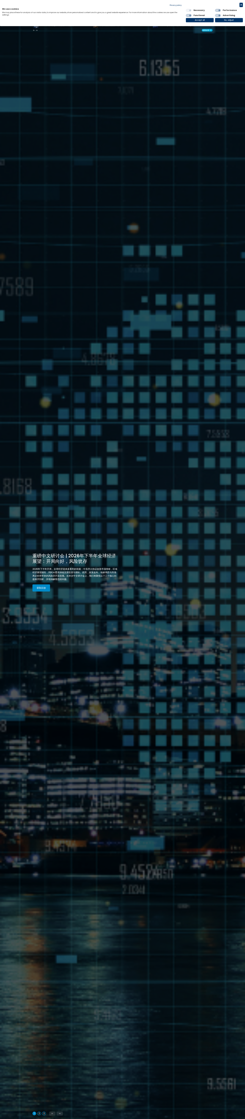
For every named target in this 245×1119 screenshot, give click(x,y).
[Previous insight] (33, 30)
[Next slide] (60, 1114)
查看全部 (205, 30)
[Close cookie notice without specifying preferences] (241, 5)
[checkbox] (189, 10)
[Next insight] (36, 30)
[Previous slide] (52, 1114)
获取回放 (41, 588)
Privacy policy (176, 5)
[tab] (34, 1113)
